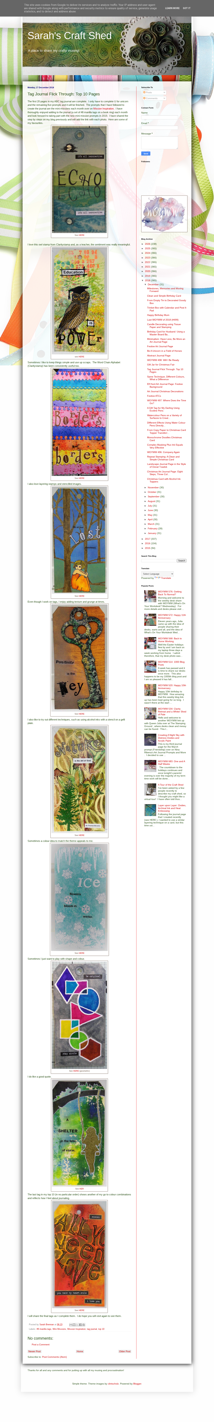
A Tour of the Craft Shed (170, 784)
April (150, 519)
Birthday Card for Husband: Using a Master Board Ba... (166, 333)
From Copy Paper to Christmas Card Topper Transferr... (166, 431)
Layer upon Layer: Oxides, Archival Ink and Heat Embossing (172, 808)
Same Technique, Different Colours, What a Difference (166, 378)
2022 (148, 262)
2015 (148, 548)
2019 (148, 276)
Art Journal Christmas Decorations (165, 391)
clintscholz (113, 1383)
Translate (166, 578)
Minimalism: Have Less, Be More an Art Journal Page (166, 340)
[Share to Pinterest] (83, 1324)
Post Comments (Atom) (54, 1357)
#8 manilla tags (44, 1329)
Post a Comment (40, 1344)
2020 (148, 271)
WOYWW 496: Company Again (163, 452)
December (153, 284)
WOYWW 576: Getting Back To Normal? (170, 593)
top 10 (101, 1329)
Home (80, 1351)
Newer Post (34, 1351)
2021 (148, 266)
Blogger (137, 1383)
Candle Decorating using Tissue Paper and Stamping (164, 325)
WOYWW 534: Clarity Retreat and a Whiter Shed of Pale (172, 711)
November (153, 487)
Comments (151, 98)
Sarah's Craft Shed (70, 35)
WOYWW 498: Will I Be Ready (163, 360)
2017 (148, 538)
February (153, 528)
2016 (148, 543)
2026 (148, 244)
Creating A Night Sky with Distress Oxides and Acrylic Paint (171, 738)
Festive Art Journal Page (160, 346)
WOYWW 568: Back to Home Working (170, 640)
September (154, 496)
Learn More (172, 8)
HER (81, 1189)
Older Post (124, 1351)
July (150, 505)
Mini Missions (59, 1329)
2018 (148, 280)
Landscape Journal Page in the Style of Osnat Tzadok (166, 465)
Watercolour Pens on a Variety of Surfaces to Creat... (164, 416)
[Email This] (71, 1324)
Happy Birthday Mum (158, 315)
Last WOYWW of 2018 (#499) (163, 319)
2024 (148, 253)
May (150, 515)
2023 (148, 257)
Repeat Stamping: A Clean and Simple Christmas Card (163, 458)
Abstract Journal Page (159, 355)
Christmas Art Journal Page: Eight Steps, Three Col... (165, 473)
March (151, 524)
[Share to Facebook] (80, 1324)
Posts (148, 92)
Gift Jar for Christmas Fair (161, 364)
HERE (81, 235)
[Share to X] (77, 1324)
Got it (187, 8)
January (152, 533)
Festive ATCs (154, 396)
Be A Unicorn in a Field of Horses (164, 351)
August (152, 501)
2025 (148, 248)
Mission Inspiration (103, 108)
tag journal (92, 1329)
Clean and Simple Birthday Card (164, 295)
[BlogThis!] (74, 1324)
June (151, 510)
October (152, 492)
